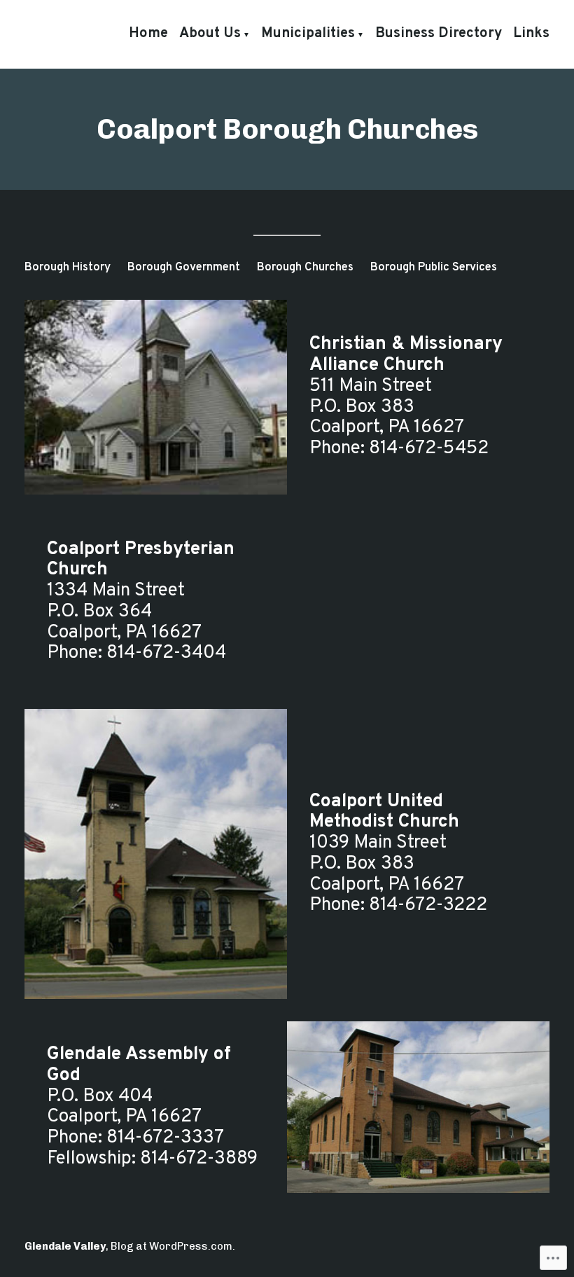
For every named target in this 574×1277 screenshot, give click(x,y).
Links (531, 34)
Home (148, 34)
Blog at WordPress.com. (173, 1246)
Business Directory (438, 34)
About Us (210, 34)
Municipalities (308, 34)
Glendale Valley (65, 1246)
